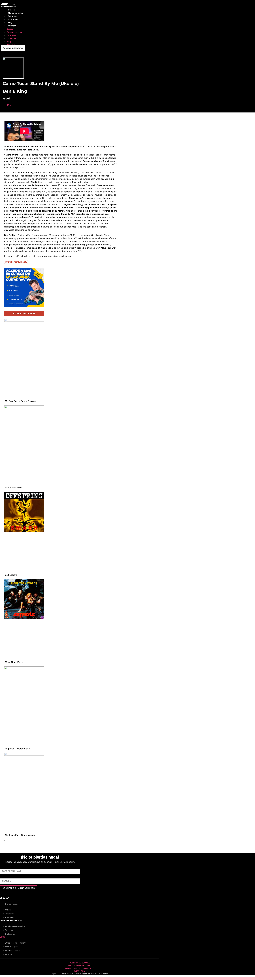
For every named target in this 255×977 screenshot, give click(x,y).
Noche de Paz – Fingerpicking (20, 835)
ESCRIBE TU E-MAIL (9, 867)
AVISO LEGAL (80, 971)
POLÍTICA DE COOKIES (79, 963)
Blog (10, 22)
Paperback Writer (13, 487)
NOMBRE (4, 877)
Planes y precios (15, 13)
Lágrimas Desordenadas (17, 748)
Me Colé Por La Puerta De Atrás (21, 401)
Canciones (13, 19)
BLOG (2, 937)
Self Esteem (11, 575)
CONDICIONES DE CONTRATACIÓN (79, 968)
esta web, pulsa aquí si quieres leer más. (52, 256)
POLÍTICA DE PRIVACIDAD (79, 965)
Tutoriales (12, 16)
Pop (9, 105)
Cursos (11, 10)
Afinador (12, 26)
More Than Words (14, 662)
